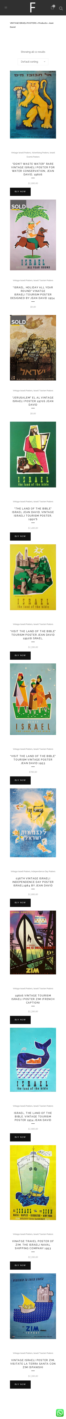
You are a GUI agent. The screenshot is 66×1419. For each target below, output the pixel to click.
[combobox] (33, 61)
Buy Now (20, 191)
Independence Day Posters (43, 871)
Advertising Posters (40, 153)
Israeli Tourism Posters (43, 280)
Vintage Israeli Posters (21, 153)
